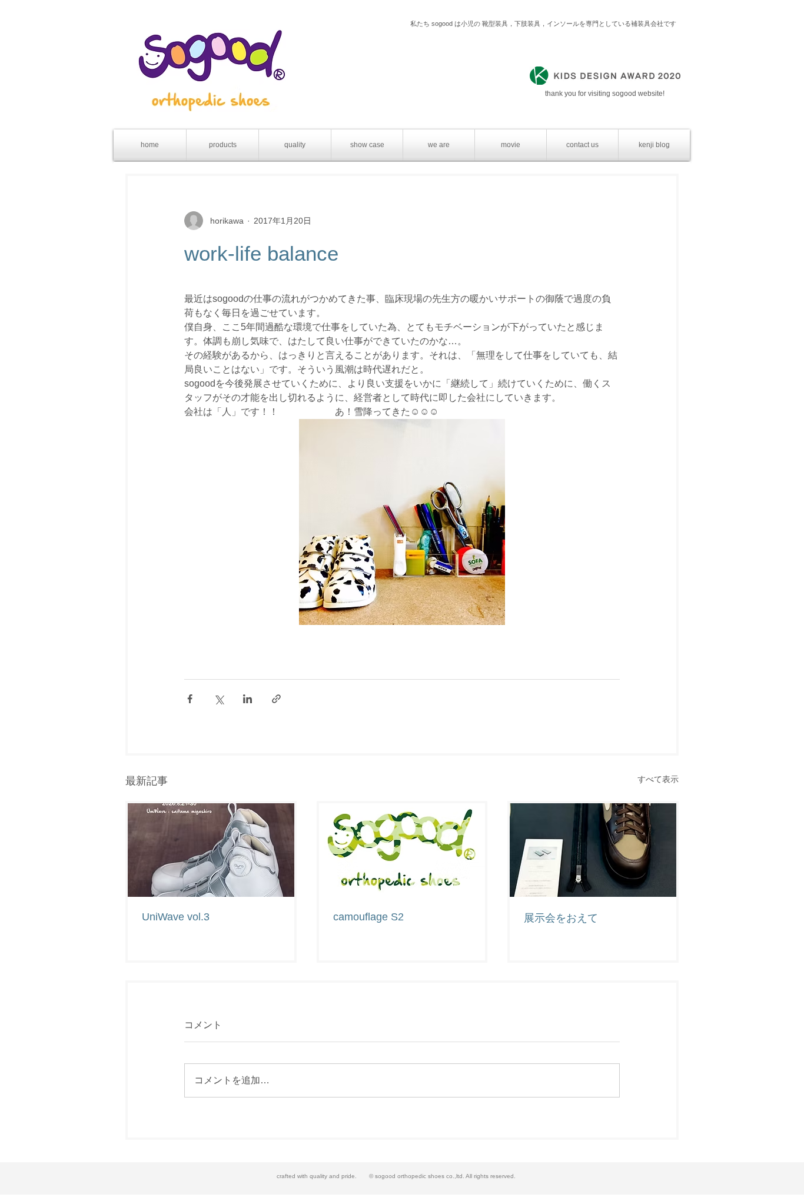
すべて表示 (658, 779)
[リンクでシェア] (276, 698)
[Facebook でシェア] (189, 698)
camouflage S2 (368, 917)
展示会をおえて (561, 918)
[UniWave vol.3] (211, 850)
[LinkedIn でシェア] (247, 698)
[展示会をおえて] (593, 850)
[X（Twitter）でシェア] (218, 698)
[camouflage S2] (402, 850)
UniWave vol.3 (176, 917)
